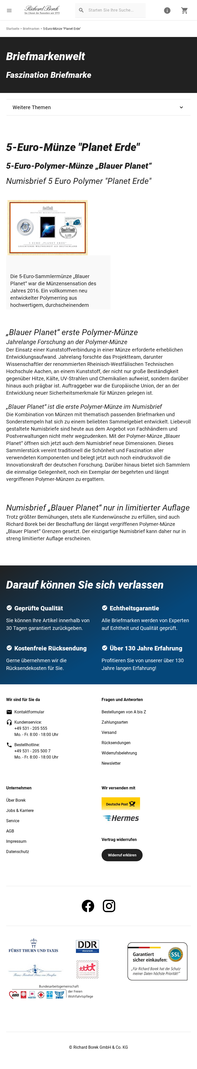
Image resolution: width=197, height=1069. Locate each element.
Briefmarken (31, 29)
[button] (9, 10)
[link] (42, 10)
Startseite (12, 29)
